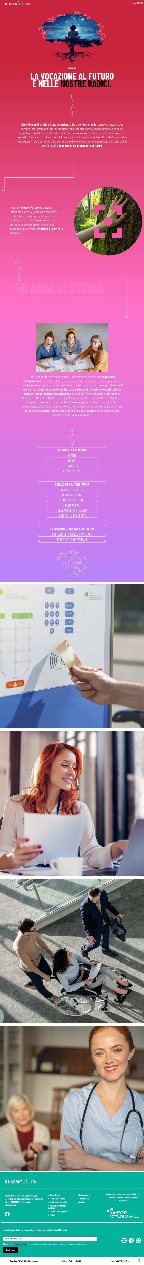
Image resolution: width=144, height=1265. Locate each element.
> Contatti (81, 1202)
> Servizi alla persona (56, 1198)
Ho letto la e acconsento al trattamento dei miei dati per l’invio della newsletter (46, 1244)
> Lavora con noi (84, 1195)
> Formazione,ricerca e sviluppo (57, 1206)
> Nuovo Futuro (54, 1195)
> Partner (52, 1215)
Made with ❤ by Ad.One (120, 1261)
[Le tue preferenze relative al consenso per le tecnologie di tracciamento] (139, 1260)
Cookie (79, 1261)
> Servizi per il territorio (57, 1202)
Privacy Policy (21, 1244)
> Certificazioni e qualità (57, 1211)
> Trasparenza (83, 1198)
